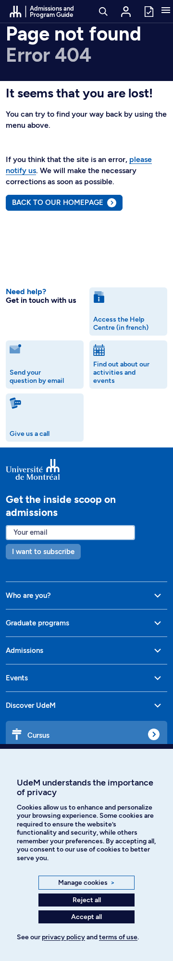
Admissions (24, 650)
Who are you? (28, 595)
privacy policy (63, 937)
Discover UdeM (31, 705)
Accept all (86, 917)
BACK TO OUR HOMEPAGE (57, 202)
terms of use (118, 937)
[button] (165, 11)
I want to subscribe (43, 551)
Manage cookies (86, 883)
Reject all (87, 900)
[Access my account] (126, 11)
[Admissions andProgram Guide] (86, 469)
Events (17, 678)
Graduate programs (37, 623)
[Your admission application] (148, 11)
